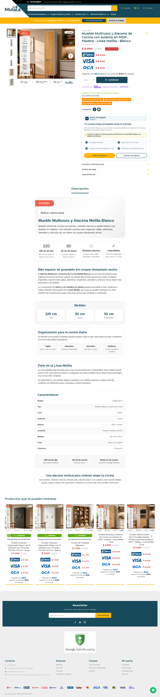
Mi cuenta (125, 665)
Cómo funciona (99, 156)
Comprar (113, 80)
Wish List (125, 674)
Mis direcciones (127, 671)
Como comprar (94, 665)
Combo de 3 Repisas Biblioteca (80, 544)
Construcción (80, 14)
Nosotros (59, 665)
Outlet (113, 14)
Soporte (92, 671)
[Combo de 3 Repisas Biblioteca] (80, 518)
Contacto (59, 668)
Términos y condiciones (97, 668)
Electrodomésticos (98, 14)
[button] (70, 56)
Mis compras (126, 668)
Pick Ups (59, 671)
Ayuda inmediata (132, 156)
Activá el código (116, 20)
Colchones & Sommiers (37, 14)
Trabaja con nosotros (63, 674)
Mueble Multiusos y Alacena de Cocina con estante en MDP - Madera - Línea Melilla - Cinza (110, 538)
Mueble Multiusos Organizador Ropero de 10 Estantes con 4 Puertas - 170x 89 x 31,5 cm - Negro (19, 546)
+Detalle (124, 87)
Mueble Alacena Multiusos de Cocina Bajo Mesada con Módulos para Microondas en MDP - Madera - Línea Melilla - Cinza (141, 539)
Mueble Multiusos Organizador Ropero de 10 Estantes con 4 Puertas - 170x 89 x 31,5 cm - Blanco (49, 546)
